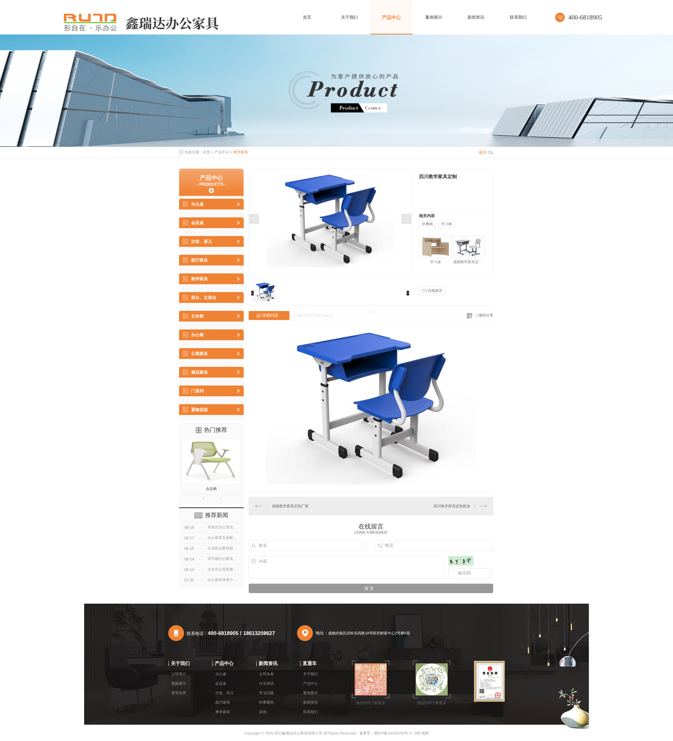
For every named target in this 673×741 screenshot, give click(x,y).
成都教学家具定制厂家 (290, 506)
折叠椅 (427, 224)
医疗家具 (199, 260)
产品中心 (222, 152)
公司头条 (266, 674)
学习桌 (435, 262)
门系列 (197, 391)
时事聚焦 (266, 702)
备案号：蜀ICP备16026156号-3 (385, 733)
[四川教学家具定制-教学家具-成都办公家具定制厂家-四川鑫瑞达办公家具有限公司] (139, 22)
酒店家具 (199, 372)
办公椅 (197, 335)
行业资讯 (266, 683)
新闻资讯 (268, 663)
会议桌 (197, 223)
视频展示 (178, 683)
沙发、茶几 (201, 241)
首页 (206, 152)
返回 (483, 152)
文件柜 (197, 316)
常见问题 (266, 693)
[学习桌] (435, 247)
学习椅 (446, 224)
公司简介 (178, 674)
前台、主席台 (203, 297)
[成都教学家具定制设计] (469, 247)
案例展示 (310, 693)
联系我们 (310, 712)
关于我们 (180, 663)
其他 (263, 712)
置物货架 (199, 409)
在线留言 (434, 290)
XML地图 (421, 733)
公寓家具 (199, 353)
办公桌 (197, 204)
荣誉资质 (178, 693)
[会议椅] (211, 461)
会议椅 (211, 489)
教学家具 (240, 152)
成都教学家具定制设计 (469, 262)
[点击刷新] (460, 560)
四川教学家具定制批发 (452, 506)
